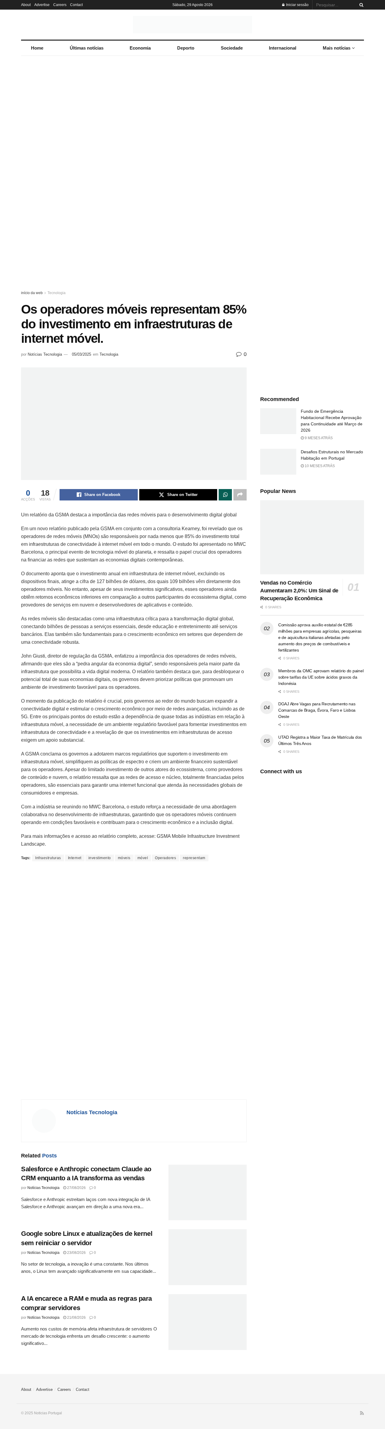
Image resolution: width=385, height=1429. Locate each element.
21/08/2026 (76, 1317)
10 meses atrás (319, 466)
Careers (59, 5)
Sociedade (232, 47)
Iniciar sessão (297, 5)
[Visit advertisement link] (192, 179)
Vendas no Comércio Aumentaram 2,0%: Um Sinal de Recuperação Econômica (299, 590)
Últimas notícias (86, 47)
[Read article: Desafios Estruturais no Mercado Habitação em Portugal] (278, 462)
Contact (76, 5)
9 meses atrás (318, 438)
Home (37, 47)
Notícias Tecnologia (45, 354)
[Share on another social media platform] (240, 494)
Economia (140, 47)
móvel (142, 858)
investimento (99, 858)
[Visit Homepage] (192, 24)
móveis (124, 858)
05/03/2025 (81, 354)
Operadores (165, 858)
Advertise (42, 5)
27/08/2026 (76, 1188)
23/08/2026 (76, 1253)
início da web (32, 293)
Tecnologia (57, 293)
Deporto (185, 47)
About (26, 5)
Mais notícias (336, 47)
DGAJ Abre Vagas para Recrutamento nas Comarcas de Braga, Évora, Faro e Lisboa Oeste (317, 710)
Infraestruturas (48, 858)
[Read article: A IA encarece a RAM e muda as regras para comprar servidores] (207, 1322)
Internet (75, 858)
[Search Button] (360, 5)
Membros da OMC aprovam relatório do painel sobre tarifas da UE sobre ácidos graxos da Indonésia (320, 677)
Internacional (282, 47)
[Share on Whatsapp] (225, 494)
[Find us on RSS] (362, 1413)
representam (194, 858)
